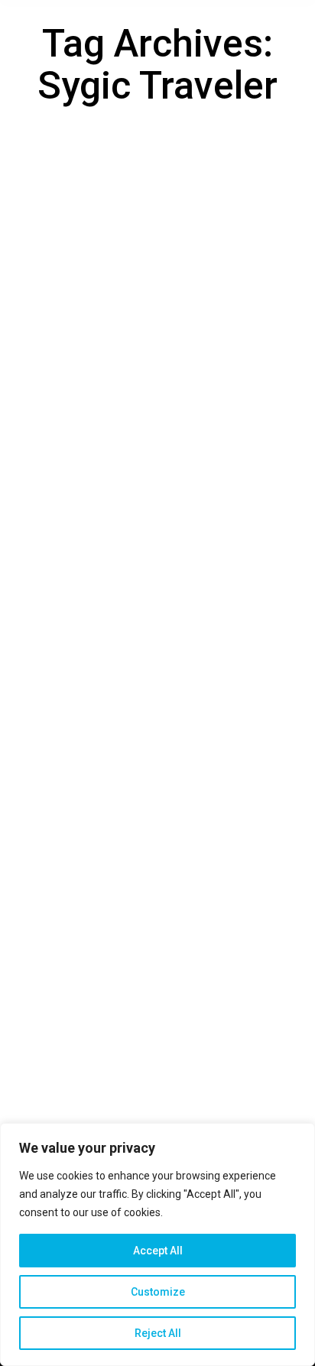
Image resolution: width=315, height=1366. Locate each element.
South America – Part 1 (115, 730)
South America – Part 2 (115, 323)
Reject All (158, 1333)
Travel (40, 347)
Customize (158, 1292)
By (111, 347)
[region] (157, 1244)
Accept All (158, 1250)
